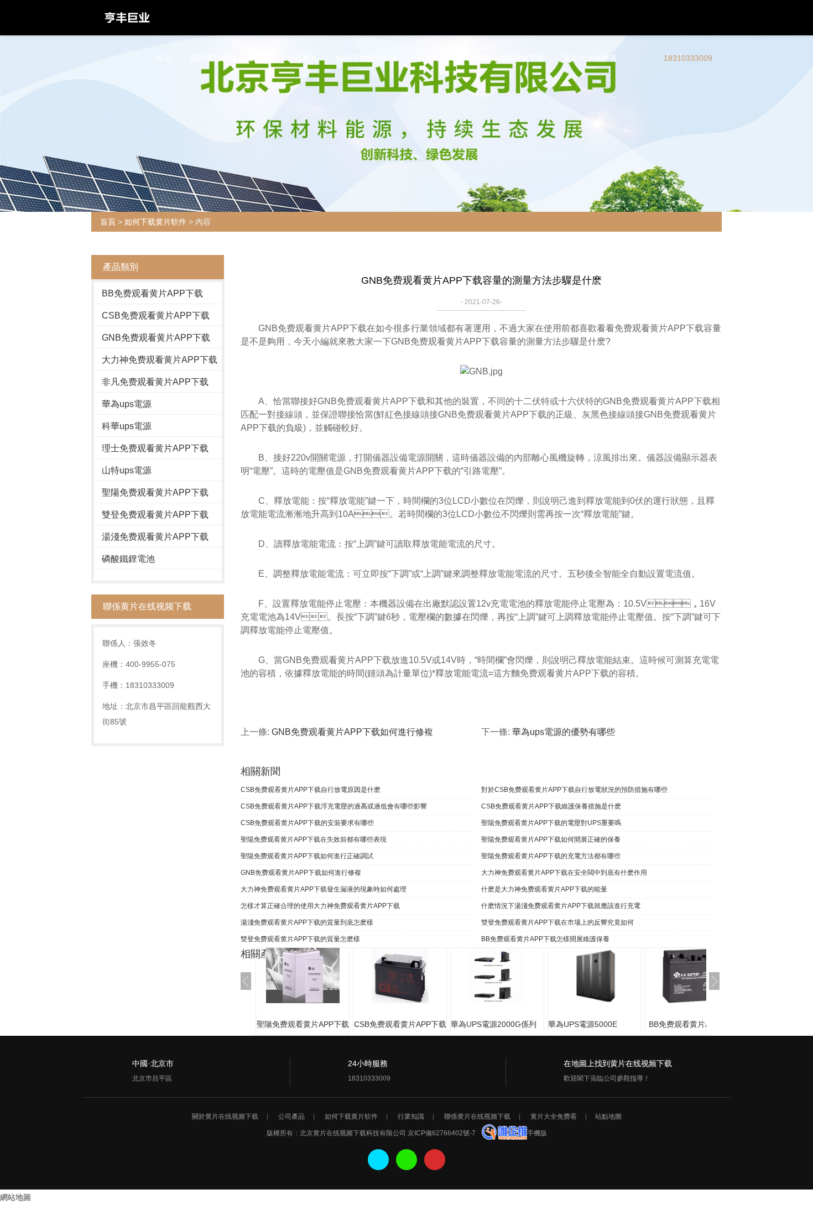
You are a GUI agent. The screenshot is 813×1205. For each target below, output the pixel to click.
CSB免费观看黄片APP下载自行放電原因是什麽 (311, 790)
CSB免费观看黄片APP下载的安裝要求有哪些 (307, 823)
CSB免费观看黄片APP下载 (156, 315)
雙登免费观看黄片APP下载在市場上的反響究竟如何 (557, 922)
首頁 (163, 58)
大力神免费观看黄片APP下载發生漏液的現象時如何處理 (323, 889)
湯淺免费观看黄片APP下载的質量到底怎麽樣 (307, 922)
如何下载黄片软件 (367, 58)
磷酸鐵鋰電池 (128, 559)
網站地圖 (15, 1197)
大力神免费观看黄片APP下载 (159, 359)
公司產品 (301, 58)
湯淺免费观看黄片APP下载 (155, 536)
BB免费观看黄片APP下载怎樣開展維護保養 (545, 939)
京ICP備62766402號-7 (441, 1133)
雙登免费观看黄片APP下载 (155, 514)
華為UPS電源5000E (582, 1024)
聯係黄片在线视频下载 (505, 58)
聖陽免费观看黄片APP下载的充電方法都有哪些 (551, 856)
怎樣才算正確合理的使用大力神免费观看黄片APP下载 (320, 906)
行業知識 (432, 58)
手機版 (537, 1133)
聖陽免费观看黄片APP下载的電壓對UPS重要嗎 (551, 823)
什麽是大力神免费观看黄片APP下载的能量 (544, 889)
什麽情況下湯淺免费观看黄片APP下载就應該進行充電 (560, 906)
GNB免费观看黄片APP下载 (156, 337)
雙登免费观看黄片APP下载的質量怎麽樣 (300, 939)
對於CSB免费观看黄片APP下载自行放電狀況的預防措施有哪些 (574, 790)
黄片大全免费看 (590, 58)
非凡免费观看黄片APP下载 (155, 382)
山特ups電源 (127, 470)
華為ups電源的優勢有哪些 (563, 732)
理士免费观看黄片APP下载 (155, 448)
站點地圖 (608, 1116)
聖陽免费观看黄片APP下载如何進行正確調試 (307, 856)
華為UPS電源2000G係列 (493, 1024)
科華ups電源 (127, 426)
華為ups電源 (127, 404)
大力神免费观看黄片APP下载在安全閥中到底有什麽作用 (564, 873)
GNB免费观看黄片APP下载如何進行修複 (352, 732)
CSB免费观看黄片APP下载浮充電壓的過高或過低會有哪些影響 (334, 806)
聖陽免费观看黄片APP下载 (155, 492)
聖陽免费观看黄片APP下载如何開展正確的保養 (551, 839)
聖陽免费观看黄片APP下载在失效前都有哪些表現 (314, 839)
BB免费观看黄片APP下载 (152, 293)
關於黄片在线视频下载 (229, 58)
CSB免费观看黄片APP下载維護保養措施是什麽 (551, 806)
